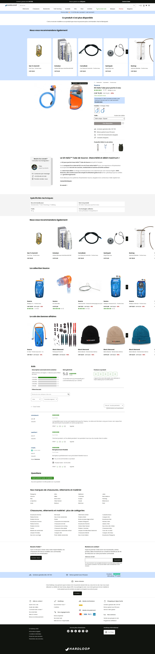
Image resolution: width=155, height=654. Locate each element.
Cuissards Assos (106, 514)
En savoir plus (98, 102)
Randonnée (46, 9)
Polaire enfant (82, 517)
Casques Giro (106, 517)
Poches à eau (113, 82)
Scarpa (80, 498)
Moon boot (57, 498)
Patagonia (33, 494)
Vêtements (26, 9)
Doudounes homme (35, 521)
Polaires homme (34, 526)
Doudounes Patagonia (108, 535)
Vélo (75, 9)
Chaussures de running (60, 526)
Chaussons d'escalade (60, 528)
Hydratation (106, 82)
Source (97, 85)
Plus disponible (108, 123)
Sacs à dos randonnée (60, 517)
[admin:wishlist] (123, 123)
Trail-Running (57, 9)
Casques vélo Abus (107, 532)
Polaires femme (34, 519)
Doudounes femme (35, 514)
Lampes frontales (35, 532)
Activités (89, 9)
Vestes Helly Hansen (84, 526)
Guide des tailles (119, 115)
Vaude (80, 501)
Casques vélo (58, 532)
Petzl (103, 503)
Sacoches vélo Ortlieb (108, 526)
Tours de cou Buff (107, 530)
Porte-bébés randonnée (61, 535)
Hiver (82, 9)
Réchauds (57, 514)
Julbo (103, 494)
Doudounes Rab (106, 519)
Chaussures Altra (107, 528)
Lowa (31, 503)
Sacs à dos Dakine (83, 535)
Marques (112, 9)
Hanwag (104, 498)
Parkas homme (34, 523)
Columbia (81, 496)
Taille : (96, 115)
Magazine (130, 9)
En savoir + (63, 185)
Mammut (80, 503)
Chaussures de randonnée (61, 521)
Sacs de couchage (35, 535)
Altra (55, 494)
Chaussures (36, 9)
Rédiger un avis (112, 90)
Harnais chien (106, 521)
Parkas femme (34, 517)
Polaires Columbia (83, 528)
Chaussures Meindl (83, 532)
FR (139, 5)
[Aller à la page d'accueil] (95, 82)
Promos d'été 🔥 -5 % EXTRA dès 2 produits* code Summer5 (77, 12)
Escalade (67, 9)
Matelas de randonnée (36, 530)
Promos (121, 9)
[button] (48, 97)
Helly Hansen (58, 501)
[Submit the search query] (134, 6)
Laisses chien (106, 523)
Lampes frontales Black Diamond (87, 530)
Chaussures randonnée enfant (63, 530)
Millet (55, 496)
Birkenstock (105, 501)
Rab (31, 498)
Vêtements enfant (83, 514)
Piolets (56, 519)
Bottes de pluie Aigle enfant (86, 519)
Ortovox (32, 496)
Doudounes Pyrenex (84, 523)
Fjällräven (81, 494)
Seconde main (102, 9)
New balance (106, 496)
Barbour (56, 503)
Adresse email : (90, 556)
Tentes (32, 528)
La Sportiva (33, 501)
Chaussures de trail (59, 523)
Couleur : (101, 105)
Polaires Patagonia (83, 521)
